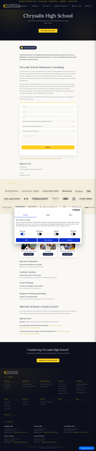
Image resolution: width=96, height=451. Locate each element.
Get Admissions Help (48, 30)
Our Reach (7, 404)
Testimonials (7, 406)
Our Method (7, 386)
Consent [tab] (25, 215)
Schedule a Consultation (48, 360)
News (60, 398)
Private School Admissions (28, 386)
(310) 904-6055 (67, 432)
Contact (88, 6)
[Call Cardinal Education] (80, 6)
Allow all (69, 240)
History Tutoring (62, 386)
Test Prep (45, 6)
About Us (75, 6)
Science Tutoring (62, 388)
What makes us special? (46, 402)
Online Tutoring (62, 384)
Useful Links (25, 402)
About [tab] (70, 215)
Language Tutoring (63, 393)
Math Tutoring (61, 391)
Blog (77, 398)
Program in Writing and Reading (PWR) (82, 384)
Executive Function (81, 390)
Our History (43, 404)
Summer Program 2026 (27, 1)
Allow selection (48, 240)
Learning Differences (81, 392)
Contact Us (7, 414)
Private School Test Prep (46, 384)
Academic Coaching (60, 6)
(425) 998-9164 (8, 442)
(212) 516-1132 (37, 442)
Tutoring (34, 6)
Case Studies (7, 408)
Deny (26, 240)
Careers (63, 1)
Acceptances (7, 402)
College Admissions (27, 384)
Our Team (6, 388)
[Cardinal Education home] (11, 6)
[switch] (39, 234)
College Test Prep (44, 386)
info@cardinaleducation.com (20, 432)
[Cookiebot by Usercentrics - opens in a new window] (73, 210)
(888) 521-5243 (8, 432)
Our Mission (7, 384)
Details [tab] (48, 215)
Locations (43, 1)
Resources (53, 1)
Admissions (22, 6)
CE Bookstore (25, 404)
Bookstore (72, 1)
